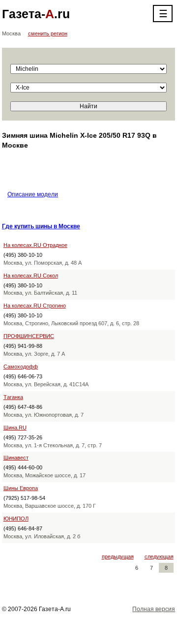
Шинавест (16, 458)
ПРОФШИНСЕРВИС (28, 336)
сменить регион (47, 33)
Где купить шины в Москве (41, 226)
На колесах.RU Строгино (34, 305)
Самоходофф (20, 367)
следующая (159, 556)
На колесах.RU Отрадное (35, 245)
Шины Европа (20, 488)
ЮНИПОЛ (16, 519)
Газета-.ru (36, 14)
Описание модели (32, 194)
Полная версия (153, 609)
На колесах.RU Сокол (30, 275)
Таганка (13, 397)
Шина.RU (15, 428)
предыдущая (118, 556)
